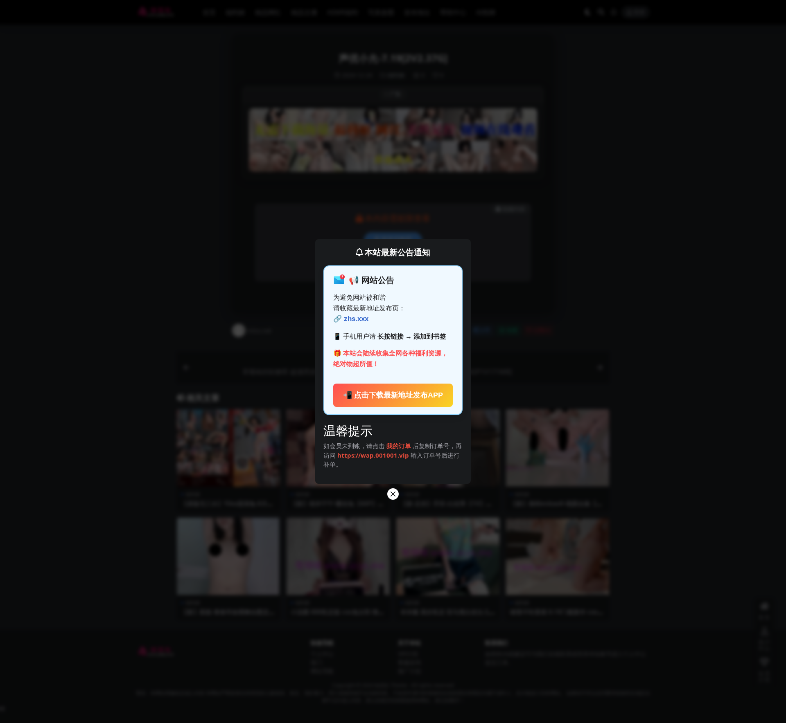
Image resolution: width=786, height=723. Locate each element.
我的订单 (398, 446)
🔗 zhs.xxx (350, 319)
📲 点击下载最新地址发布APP (393, 395)
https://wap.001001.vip (374, 455)
